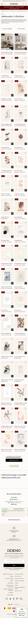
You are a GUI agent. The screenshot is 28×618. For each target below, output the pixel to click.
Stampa (11, 576)
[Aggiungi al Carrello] (12, 49)
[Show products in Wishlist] (23, 3)
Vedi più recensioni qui (14, 519)
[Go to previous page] (10, 466)
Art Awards (10, 592)
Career (11, 580)
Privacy (16, 585)
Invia (14, 565)
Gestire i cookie (18, 590)
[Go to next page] (17, 466)
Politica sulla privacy (18, 568)
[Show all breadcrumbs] (2, 11)
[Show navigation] (2, 3)
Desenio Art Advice (19, 574)
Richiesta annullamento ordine (20, 588)
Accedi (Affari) (10, 595)
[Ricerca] (4, 3)
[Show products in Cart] (26, 3)
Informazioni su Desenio (8, 574)
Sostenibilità (10, 583)
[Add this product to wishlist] (12, 34)
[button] (22, 612)
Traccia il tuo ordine (19, 578)
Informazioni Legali (9, 578)
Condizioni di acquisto (19, 580)
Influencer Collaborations (11, 11)
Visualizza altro (14, 460)
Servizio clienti (18, 576)
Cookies (16, 583)
